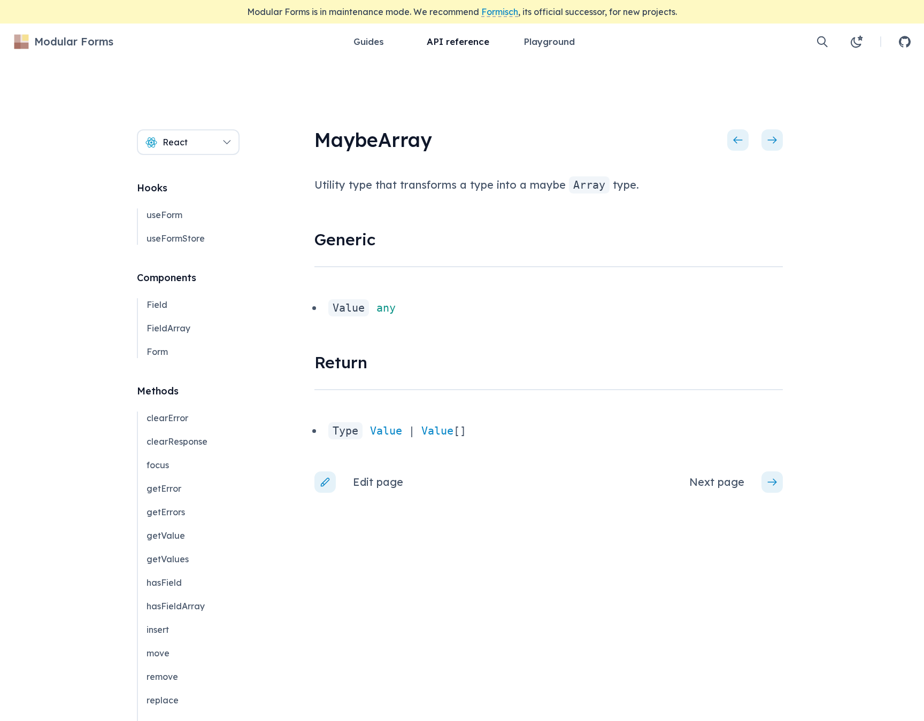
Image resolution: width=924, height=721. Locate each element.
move (158, 653)
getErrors (166, 512)
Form (157, 351)
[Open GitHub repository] (904, 41)
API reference (458, 41)
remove (162, 676)
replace (163, 700)
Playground (549, 41)
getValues (168, 559)
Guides (368, 41)
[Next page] (772, 140)
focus (158, 465)
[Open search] (822, 41)
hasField (164, 582)
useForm (164, 215)
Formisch (499, 11)
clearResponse (177, 441)
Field (157, 304)
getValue (166, 535)
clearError (167, 418)
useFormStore (176, 238)
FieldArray (168, 328)
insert (158, 629)
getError (164, 488)
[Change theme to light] (856, 41)
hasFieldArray (176, 606)
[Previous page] (738, 140)
